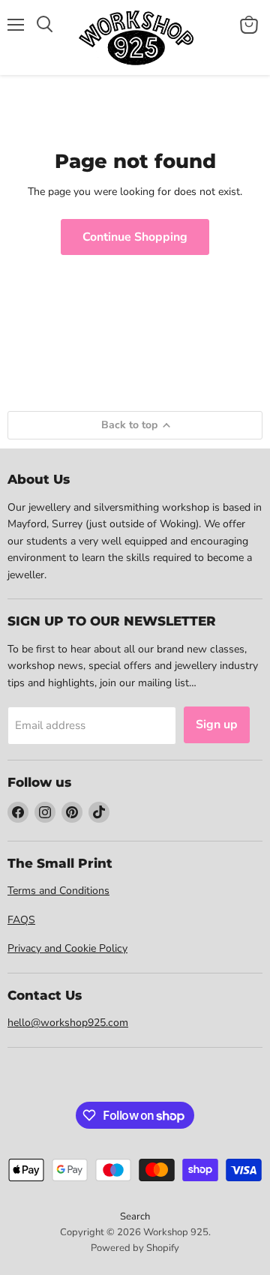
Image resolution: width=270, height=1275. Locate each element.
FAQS (21, 920)
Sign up (217, 724)
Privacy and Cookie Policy (68, 948)
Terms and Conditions (59, 891)
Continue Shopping (135, 237)
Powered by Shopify (135, 1248)
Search (135, 1216)
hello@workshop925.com (68, 1023)
